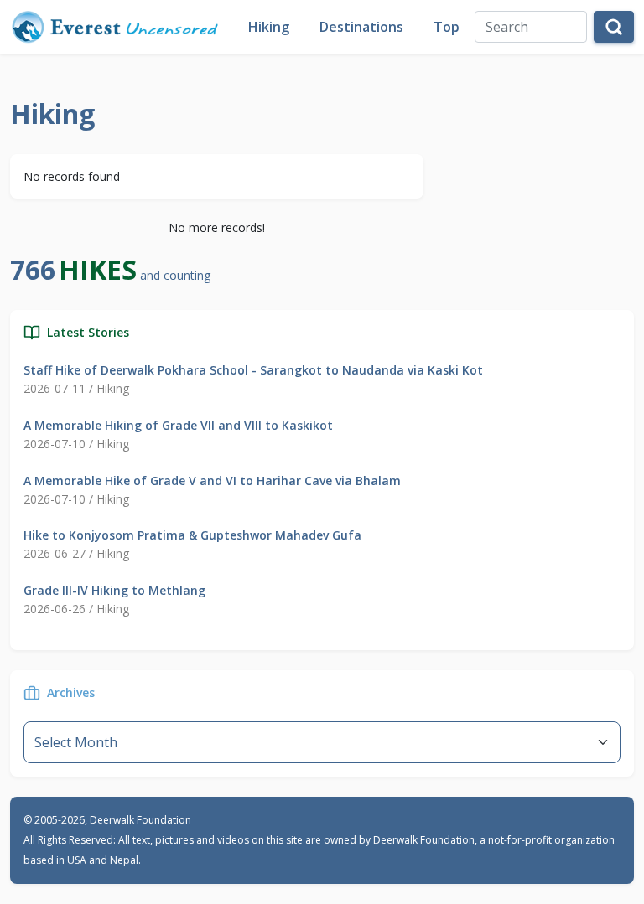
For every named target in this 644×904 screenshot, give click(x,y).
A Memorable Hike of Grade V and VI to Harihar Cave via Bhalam (212, 480)
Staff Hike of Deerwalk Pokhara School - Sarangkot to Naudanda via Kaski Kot (253, 370)
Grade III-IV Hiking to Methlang (114, 590)
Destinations (361, 27)
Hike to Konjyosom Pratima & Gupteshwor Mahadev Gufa (192, 535)
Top (447, 27)
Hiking (268, 27)
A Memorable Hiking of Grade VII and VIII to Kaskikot (178, 425)
